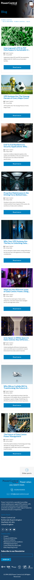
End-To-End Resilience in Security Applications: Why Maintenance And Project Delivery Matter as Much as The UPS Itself (15, 146)
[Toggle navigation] (31, 3)
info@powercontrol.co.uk (20, 494)
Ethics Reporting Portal (10, 547)
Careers (6, 536)
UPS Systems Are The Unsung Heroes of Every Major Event (16, 97)
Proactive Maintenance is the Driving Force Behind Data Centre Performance (16, 194)
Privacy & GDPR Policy (10, 538)
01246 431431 (19, 490)
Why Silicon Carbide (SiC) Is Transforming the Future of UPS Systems (15, 387)
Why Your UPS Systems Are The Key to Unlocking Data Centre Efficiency (15, 242)
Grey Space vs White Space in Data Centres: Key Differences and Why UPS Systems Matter (17, 339)
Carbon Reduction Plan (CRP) (12, 545)
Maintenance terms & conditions (13, 542)
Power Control (6, 20)
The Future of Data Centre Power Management (15, 435)
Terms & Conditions (9, 540)
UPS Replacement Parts (11, 543)
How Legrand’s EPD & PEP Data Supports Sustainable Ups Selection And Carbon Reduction (17, 49)
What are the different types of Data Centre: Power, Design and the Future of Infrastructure (16, 291)
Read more (17, 67)
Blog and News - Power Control (14, 21)
